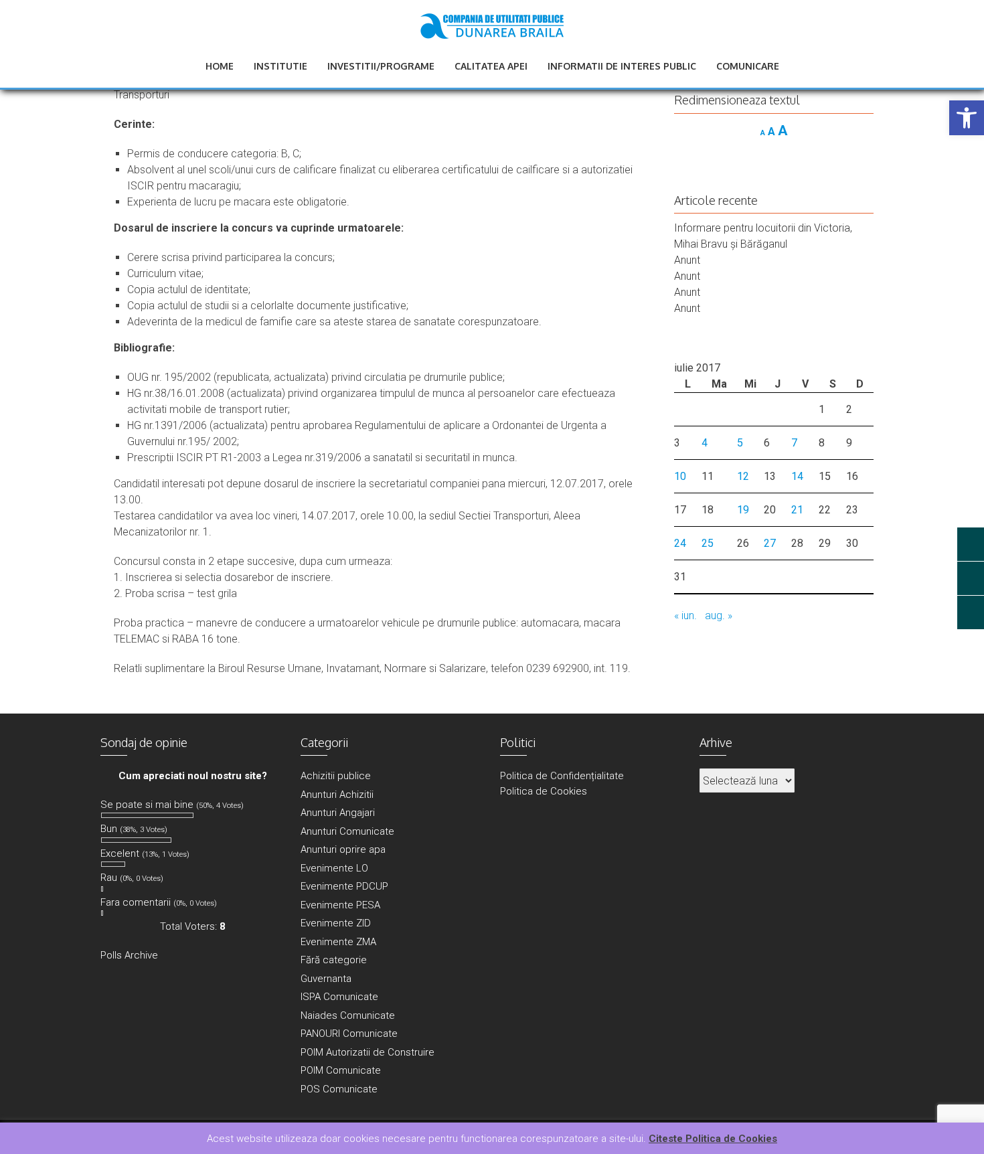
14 (797, 476)
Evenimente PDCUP (344, 886)
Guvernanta (326, 979)
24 (680, 543)
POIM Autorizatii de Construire (367, 1052)
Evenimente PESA (340, 905)
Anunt (687, 260)
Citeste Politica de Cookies (713, 1139)
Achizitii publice (336, 776)
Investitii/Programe (380, 66)
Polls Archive (129, 955)
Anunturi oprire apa (343, 849)
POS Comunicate (339, 1089)
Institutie (280, 66)
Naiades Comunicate (348, 1015)
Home (220, 66)
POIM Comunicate (341, 1070)
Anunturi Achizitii (337, 795)
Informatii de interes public (622, 66)
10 (680, 476)
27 (770, 543)
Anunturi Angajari (338, 813)
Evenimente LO (334, 868)
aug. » (718, 615)
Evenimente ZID (336, 923)
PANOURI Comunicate (349, 1033)
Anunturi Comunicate (347, 831)
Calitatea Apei (491, 66)
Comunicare (747, 66)
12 (743, 476)
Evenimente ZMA (338, 942)
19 (743, 509)
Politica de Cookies (543, 791)
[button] (966, 117)
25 (708, 543)
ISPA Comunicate (339, 997)
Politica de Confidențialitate (562, 776)
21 (797, 509)
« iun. (685, 615)
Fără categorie (334, 960)
